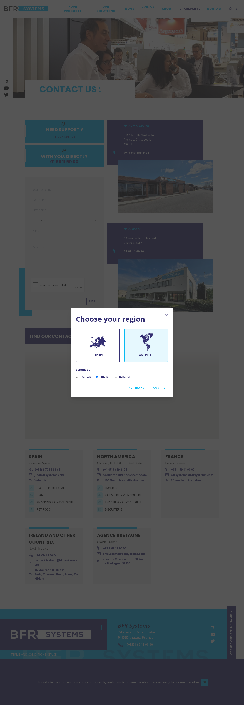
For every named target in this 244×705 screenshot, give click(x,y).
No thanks (136, 387)
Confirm (159, 387)
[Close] (166, 315)
